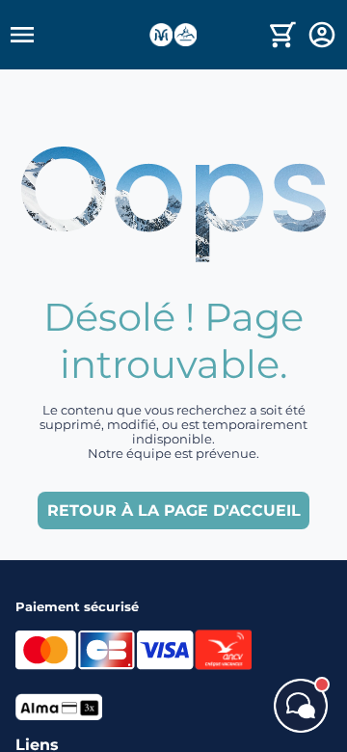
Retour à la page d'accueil (174, 510)
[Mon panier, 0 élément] (283, 34)
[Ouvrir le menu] (78, 34)
